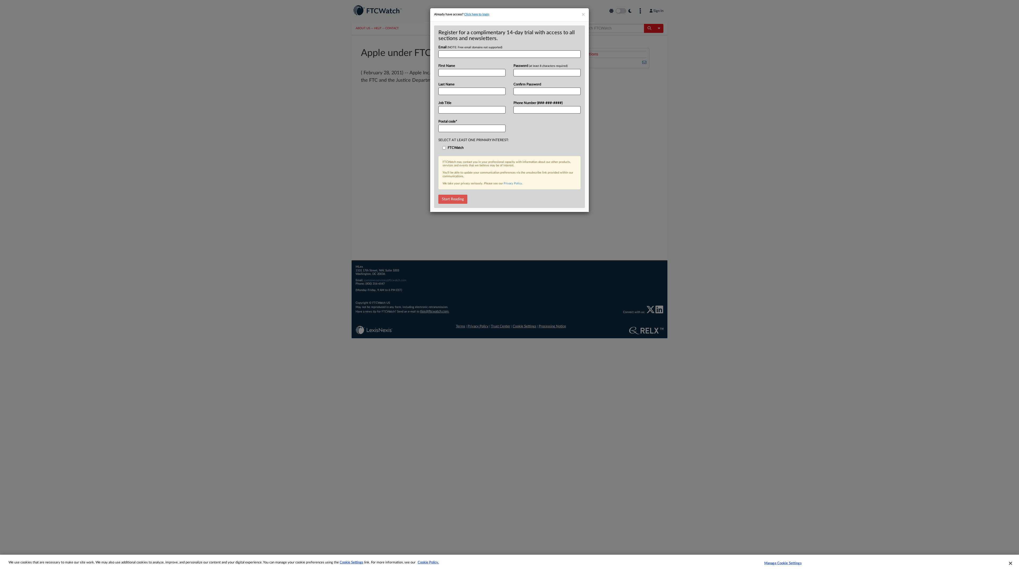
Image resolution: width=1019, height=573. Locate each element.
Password (540, 66)
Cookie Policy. (428, 562)
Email (470, 47)
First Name (446, 66)
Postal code (447, 121)
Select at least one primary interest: (473, 140)
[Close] (1010, 563)
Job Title (444, 103)
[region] (509, 564)
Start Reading (453, 199)
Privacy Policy (513, 183)
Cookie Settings (351, 562)
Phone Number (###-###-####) (538, 103)
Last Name (446, 84)
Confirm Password (527, 84)
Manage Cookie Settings (783, 563)
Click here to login (476, 14)
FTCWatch (456, 148)
